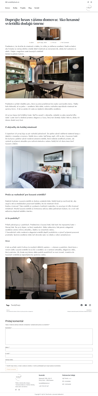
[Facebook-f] (88, 2)
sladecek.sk (60, 394)
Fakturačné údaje (68, 375)
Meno (7, 347)
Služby (15, 8)
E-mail (7, 353)
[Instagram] (91, 2)
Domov (7, 8)
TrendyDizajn (15, 305)
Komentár (8, 327)
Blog (30, 8)
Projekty (22, 8)
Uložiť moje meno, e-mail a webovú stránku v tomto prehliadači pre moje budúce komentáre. (34, 365)
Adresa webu (9, 359)
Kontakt (37, 8)
